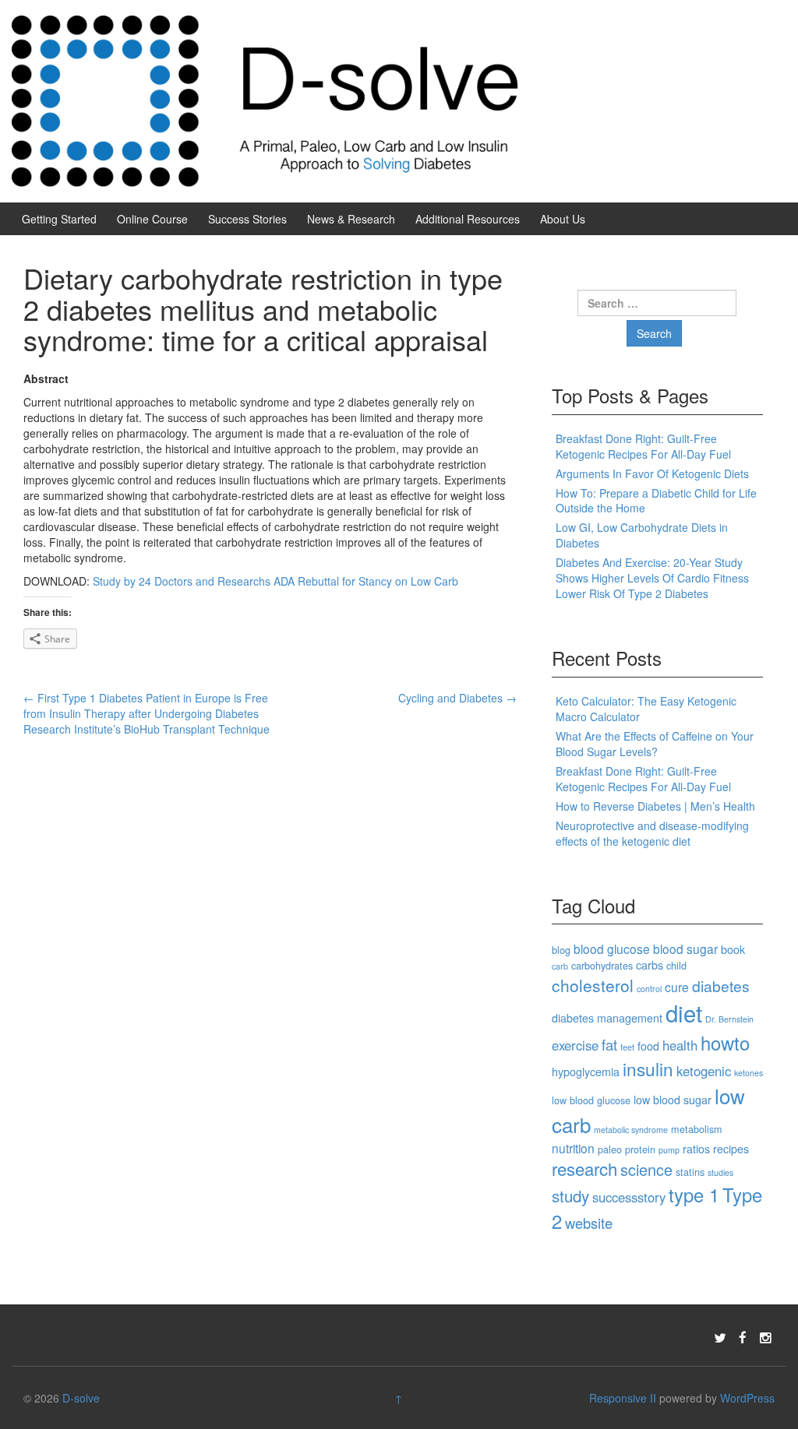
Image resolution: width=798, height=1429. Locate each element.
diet (684, 1012)
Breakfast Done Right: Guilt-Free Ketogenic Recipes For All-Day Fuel (643, 446)
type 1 (694, 1194)
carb (560, 966)
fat (609, 1044)
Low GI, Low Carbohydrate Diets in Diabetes (642, 535)
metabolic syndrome (631, 1129)
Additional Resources (467, 219)
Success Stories (247, 219)
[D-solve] (266, 99)
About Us (562, 219)
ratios (696, 1148)
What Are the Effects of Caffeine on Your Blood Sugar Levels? (655, 743)
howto (725, 1043)
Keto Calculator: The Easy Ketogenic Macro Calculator (646, 708)
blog (561, 949)
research (584, 1168)
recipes (731, 1148)
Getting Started (59, 219)
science (646, 1169)
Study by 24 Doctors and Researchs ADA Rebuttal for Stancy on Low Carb (275, 581)
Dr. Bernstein (729, 1019)
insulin (648, 1068)
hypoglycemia (586, 1071)
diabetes (721, 985)
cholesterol (593, 985)
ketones (748, 1073)
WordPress (747, 1398)
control (649, 988)
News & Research (351, 219)
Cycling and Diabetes (457, 698)
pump (669, 1150)
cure (677, 986)
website (589, 1223)
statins (690, 1171)
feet (627, 1047)
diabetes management (607, 1018)
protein (640, 1149)
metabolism (696, 1128)
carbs (649, 965)
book (733, 949)
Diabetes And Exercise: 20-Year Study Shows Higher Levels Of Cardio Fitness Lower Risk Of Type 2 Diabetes (652, 577)
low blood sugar (672, 1099)
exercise (575, 1045)
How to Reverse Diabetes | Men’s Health (655, 806)
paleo (610, 1149)
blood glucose (612, 948)
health (679, 1045)
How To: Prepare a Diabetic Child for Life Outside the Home (656, 500)
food (648, 1046)
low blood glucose (591, 1100)
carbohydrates (602, 965)
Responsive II (622, 1398)
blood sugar (685, 948)
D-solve (81, 1398)
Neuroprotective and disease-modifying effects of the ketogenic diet (652, 833)
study (570, 1195)
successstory (629, 1197)
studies (720, 1172)
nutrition (573, 1147)
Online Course (152, 219)
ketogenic (703, 1070)
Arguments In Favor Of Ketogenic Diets (652, 473)
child (676, 965)
